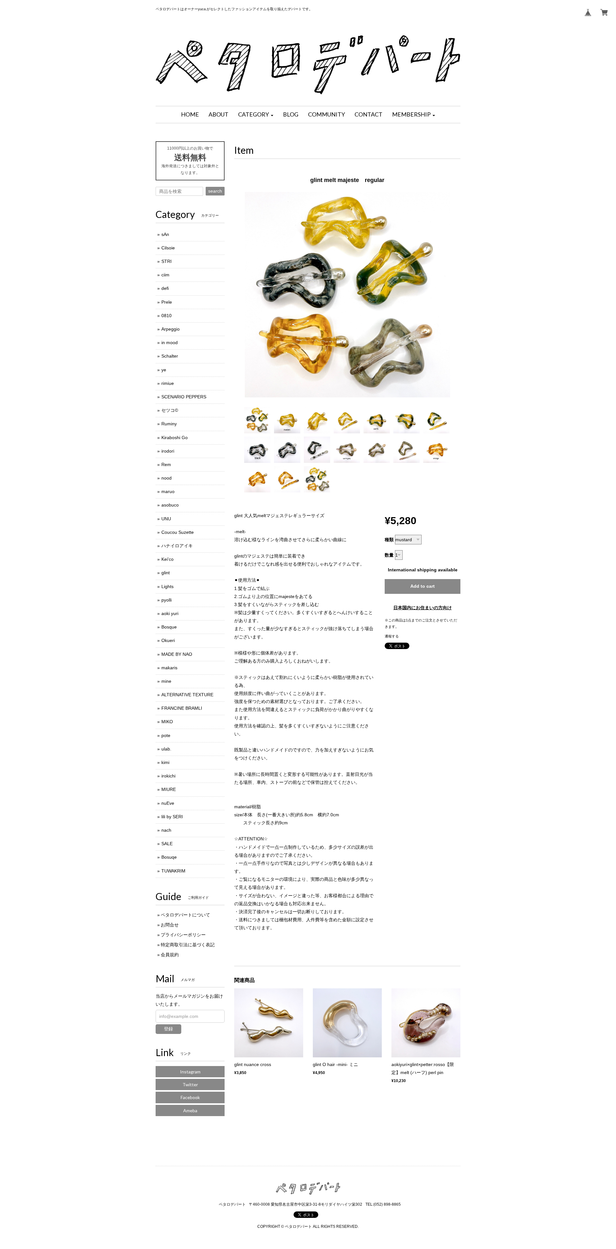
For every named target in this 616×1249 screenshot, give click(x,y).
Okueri (168, 640)
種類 (389, 539)
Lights (167, 586)
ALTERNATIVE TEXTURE (187, 694)
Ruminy (169, 423)
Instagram (190, 1071)
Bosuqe (169, 857)
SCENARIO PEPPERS (183, 396)
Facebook (190, 1097)
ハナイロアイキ (177, 545)
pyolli (166, 600)
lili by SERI (172, 816)
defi (165, 288)
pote (165, 735)
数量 (389, 555)
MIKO (167, 721)
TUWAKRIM (173, 870)
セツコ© (169, 410)
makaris (169, 667)
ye (163, 369)
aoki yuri (169, 613)
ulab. (166, 748)
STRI (166, 261)
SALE (167, 843)
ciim (165, 274)
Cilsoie (168, 247)
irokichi (168, 775)
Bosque (169, 626)
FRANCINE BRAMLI (181, 708)
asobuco (170, 504)
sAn (165, 234)
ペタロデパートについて (185, 914)
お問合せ (170, 924)
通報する (392, 636)
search (215, 191)
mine (166, 681)
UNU (166, 518)
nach (166, 830)
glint (165, 572)
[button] (255, 114)
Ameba (190, 1110)
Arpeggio (170, 329)
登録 (168, 1028)
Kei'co (167, 559)
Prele (166, 302)
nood (166, 478)
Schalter (169, 356)
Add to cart (422, 586)
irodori (167, 451)
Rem (166, 464)
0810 (166, 315)
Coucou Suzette (177, 532)
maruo (168, 491)
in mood (169, 342)
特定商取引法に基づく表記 (188, 944)
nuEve (167, 803)
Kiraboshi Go (174, 437)
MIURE (168, 789)
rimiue (167, 383)
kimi (165, 762)
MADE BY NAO (176, 654)
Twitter (190, 1084)
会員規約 (170, 954)
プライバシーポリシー (183, 934)
